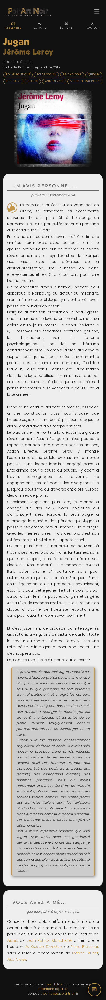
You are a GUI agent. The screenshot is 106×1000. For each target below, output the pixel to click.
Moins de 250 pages (85, 81)
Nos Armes (16, 959)
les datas (54, 984)
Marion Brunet (85, 953)
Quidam (93, 74)
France (32, 81)
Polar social (46, 74)
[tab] (13, 25)
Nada (12, 940)
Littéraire (13, 81)
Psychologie (72, 74)
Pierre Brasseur (84, 946)
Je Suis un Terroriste (43, 946)
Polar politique (18, 74)
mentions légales (53, 989)
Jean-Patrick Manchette (49, 940)
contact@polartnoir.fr (60, 993)
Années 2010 (54, 81)
